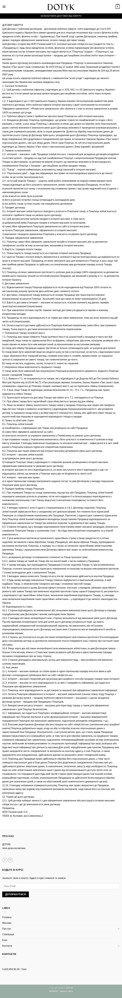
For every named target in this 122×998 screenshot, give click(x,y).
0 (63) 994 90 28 (10, 969)
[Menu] (4, 6)
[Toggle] (118, 928)
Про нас (6, 928)
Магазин (6, 923)
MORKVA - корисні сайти (61, 991)
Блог (4, 940)
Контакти (7, 946)
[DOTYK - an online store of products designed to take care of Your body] (61, 6)
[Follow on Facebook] (5, 860)
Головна (6, 917)
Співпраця (8, 934)
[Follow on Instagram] (10, 860)
